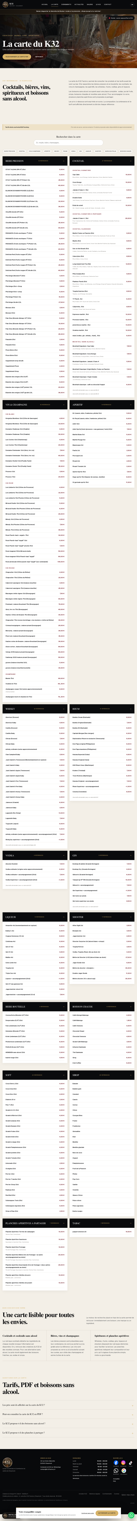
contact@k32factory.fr (47, 1469)
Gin (80, 151)
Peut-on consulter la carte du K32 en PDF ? (23, 1414)
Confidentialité (107, 1494)
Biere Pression (9, 151)
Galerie (90, 4)
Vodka (73, 151)
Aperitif (47, 151)
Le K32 (98, 4)
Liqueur (88, 151)
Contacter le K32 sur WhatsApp (50, 1467)
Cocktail (22, 151)
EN (132, 4)
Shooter (98, 151)
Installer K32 (83, 1494)
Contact (108, 4)
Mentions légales (94, 1494)
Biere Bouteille (110, 151)
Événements (66, 4)
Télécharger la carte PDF (16, 57)
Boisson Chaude (125, 151)
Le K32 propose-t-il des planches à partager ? (24, 1432)
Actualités (79, 4)
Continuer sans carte (87, 1513)
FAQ (114, 1481)
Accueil (45, 4)
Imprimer (39, 57)
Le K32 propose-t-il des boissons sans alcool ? (24, 1423)
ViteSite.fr (25, 1494)
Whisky (56, 151)
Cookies (116, 1494)
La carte (54, 4)
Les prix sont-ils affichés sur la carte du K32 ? (24, 1404)
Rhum (65, 151)
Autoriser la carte (106, 1513)
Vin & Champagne (34, 151)
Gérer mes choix (128, 1495)
